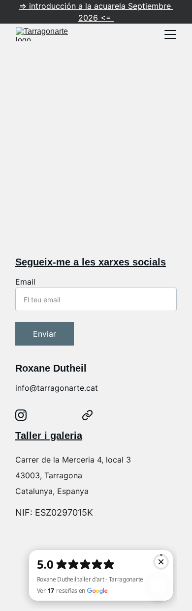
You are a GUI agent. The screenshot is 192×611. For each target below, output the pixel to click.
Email (25, 282)
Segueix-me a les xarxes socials (90, 262)
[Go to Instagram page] (21, 415)
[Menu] (170, 34)
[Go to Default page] (87, 415)
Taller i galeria (48, 435)
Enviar (44, 334)
